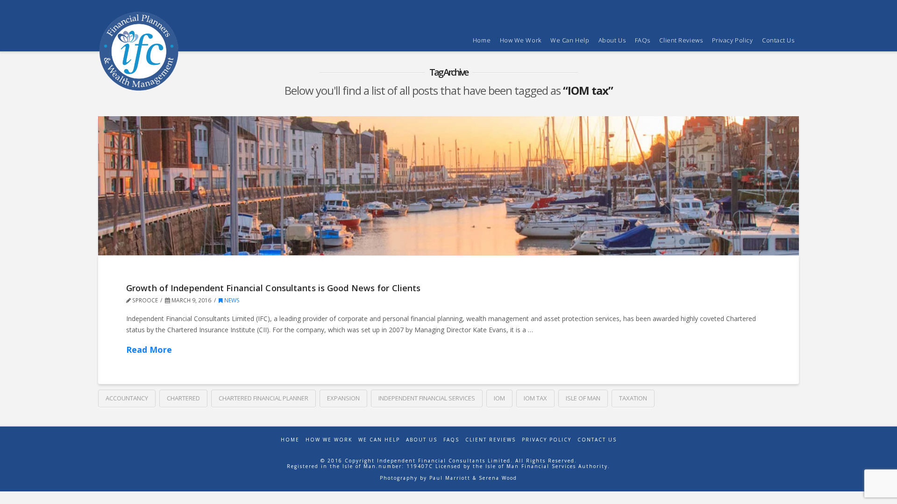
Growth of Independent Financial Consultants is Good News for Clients (273, 288)
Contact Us (597, 439)
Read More (149, 349)
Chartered (183, 398)
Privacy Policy (546, 439)
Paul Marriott (449, 478)
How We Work (329, 439)
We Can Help (379, 439)
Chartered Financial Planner (263, 398)
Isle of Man (583, 398)
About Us (421, 439)
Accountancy (127, 398)
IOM (499, 398)
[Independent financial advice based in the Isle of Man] (139, 51)
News (231, 300)
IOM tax (535, 398)
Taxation (633, 398)
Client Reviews (490, 439)
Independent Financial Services (426, 398)
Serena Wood (498, 478)
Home (290, 439)
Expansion (343, 398)
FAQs (451, 439)
